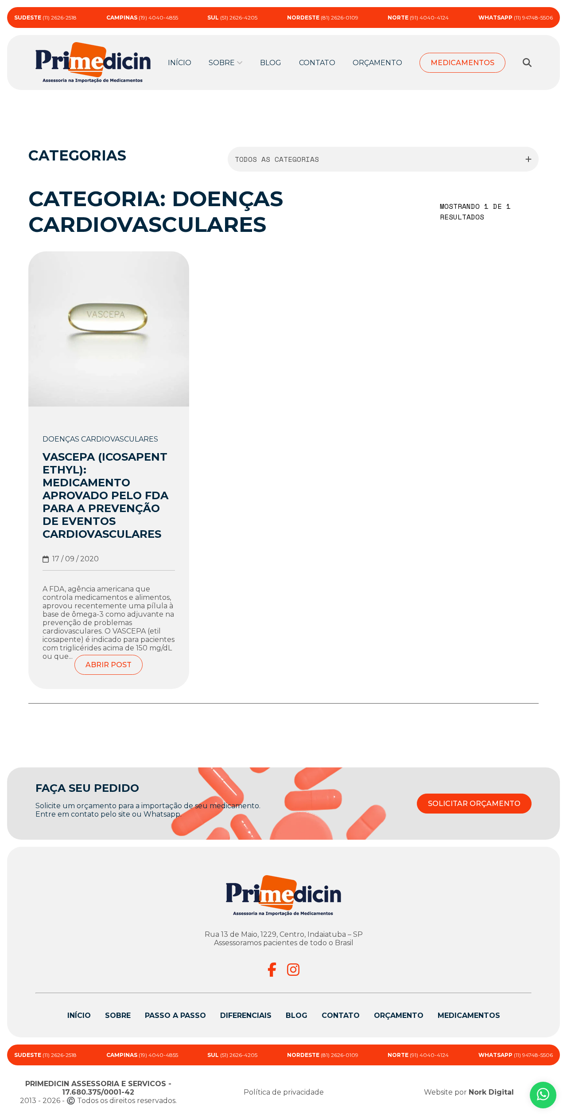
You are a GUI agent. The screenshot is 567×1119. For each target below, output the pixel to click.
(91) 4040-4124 (418, 17)
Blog (270, 63)
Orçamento (377, 63)
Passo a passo (175, 1015)
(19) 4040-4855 (142, 17)
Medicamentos (462, 63)
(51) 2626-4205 (232, 17)
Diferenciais (246, 1015)
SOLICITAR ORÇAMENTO (474, 803)
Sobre (118, 1015)
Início (179, 63)
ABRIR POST (108, 665)
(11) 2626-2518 (45, 17)
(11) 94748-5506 (515, 17)
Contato (317, 63)
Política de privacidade (284, 1092)
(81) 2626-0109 (322, 17)
